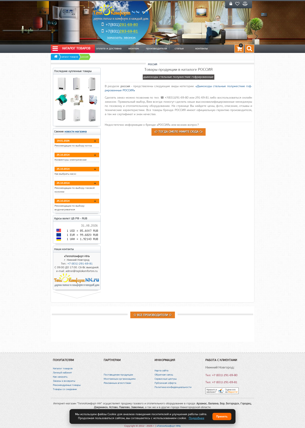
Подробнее (196, 418)
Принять (222, 416)
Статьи (179, 48)
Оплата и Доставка (109, 48)
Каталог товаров (76, 48)
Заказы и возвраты (64, 381)
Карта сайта (161, 370)
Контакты (201, 48)
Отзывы (106, 57)
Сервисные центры (166, 379)
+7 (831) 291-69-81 (80, 263)
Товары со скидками (65, 389)
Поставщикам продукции (118, 375)
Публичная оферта (165, 383)
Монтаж (133, 48)
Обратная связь (164, 375)
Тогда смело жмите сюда (178, 131)
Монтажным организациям (119, 379)
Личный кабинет (62, 373)
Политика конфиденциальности (173, 387)
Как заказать (60, 377)
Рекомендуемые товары (67, 385)
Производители (156, 48)
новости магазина (76, 131)
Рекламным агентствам (117, 383)
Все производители (152, 315)
